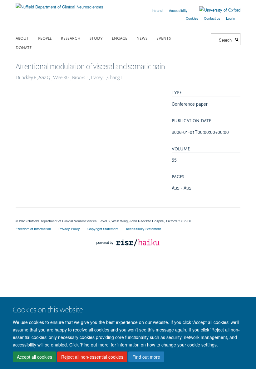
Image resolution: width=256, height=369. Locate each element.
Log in (230, 18)
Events (163, 38)
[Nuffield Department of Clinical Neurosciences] (59, 5)
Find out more (146, 357)
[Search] (236, 39)
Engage (119, 38)
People (45, 38)
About (22, 38)
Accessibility (178, 10)
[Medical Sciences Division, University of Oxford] (128, 215)
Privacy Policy (69, 228)
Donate (24, 47)
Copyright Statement (102, 228)
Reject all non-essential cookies (92, 357)
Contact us (212, 18)
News (141, 38)
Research (71, 38)
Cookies (192, 18)
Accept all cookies (34, 357)
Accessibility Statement (143, 228)
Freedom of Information (33, 228)
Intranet (157, 10)
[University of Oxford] (215, 10)
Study (96, 38)
